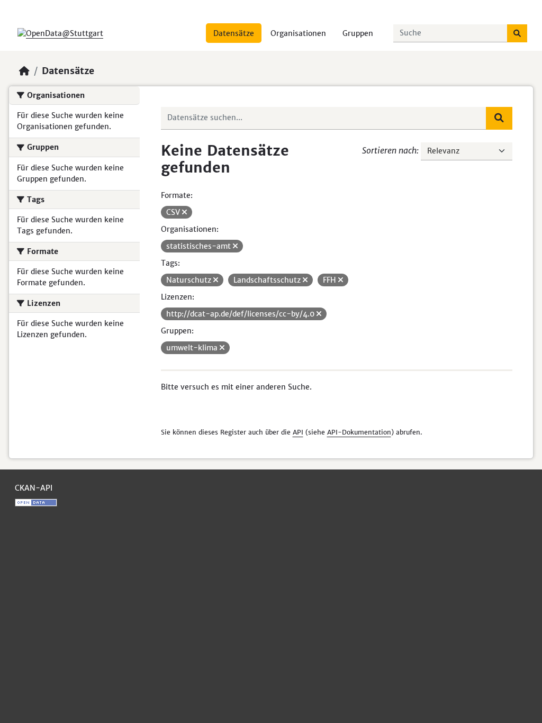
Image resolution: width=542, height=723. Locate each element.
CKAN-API (33, 488)
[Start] (24, 71)
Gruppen (357, 33)
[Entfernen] (184, 212)
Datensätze (233, 33)
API (298, 432)
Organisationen (298, 33)
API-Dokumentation (359, 432)
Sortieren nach (389, 150)
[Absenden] (517, 33)
